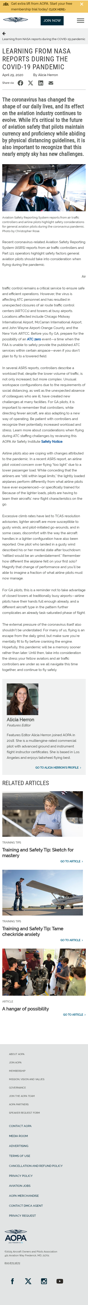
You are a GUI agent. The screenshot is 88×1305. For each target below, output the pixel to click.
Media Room (18, 1136)
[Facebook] (12, 1281)
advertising (18, 1146)
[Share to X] (30, 83)
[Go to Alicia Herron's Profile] (22, 714)
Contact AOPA (20, 1126)
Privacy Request (22, 1215)
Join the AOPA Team (22, 1096)
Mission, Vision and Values (26, 1079)
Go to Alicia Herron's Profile (57, 767)
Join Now (52, 21)
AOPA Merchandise (24, 1195)
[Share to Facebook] (20, 83)
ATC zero (34, 339)
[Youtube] (60, 1281)
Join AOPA (15, 1062)
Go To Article (70, 861)
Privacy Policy (21, 1176)
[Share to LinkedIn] (41, 83)
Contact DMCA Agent (26, 1205)
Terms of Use (19, 1156)
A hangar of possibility (25, 1009)
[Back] (4, 33)
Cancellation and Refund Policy (36, 1166)
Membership (17, 1070)
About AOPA (16, 1054)
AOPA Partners (19, 1104)
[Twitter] (28, 1281)
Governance (17, 1087)
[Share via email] (51, 83)
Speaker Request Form (24, 1112)
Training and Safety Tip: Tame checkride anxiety (32, 931)
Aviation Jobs (19, 1185)
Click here (56, 9)
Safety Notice (52, 442)
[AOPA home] (15, 21)
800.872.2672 (12, 1263)
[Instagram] (44, 1281)
